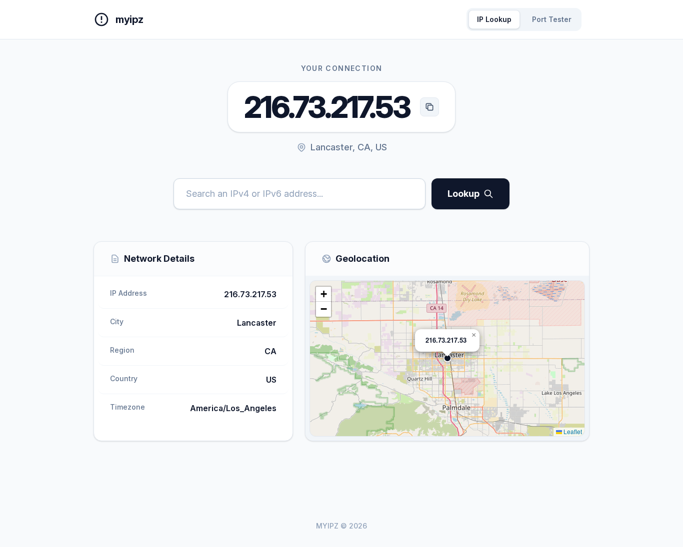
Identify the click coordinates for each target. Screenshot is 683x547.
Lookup (464, 193)
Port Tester (552, 19)
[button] (448, 358)
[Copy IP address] (429, 106)
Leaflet (572, 431)
